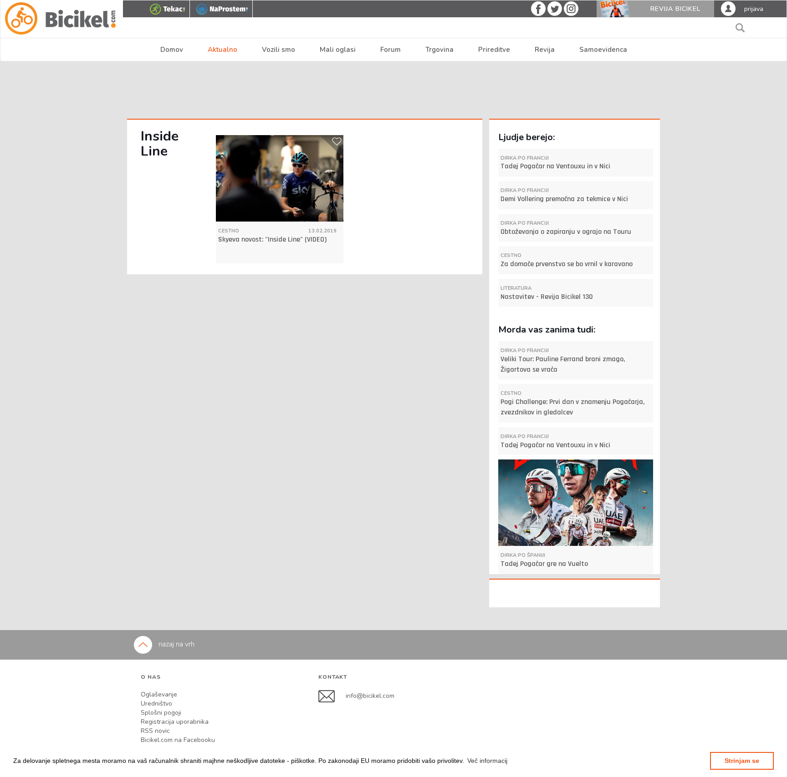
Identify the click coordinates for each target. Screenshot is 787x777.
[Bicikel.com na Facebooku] (332, 695)
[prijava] (728, 8)
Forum (390, 49)
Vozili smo (278, 49)
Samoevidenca (603, 49)
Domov (171, 49)
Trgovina (439, 49)
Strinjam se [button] (742, 760)
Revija (545, 49)
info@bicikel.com (370, 695)
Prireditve (494, 49)
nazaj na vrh (175, 644)
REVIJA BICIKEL (675, 9)
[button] (487, 760)
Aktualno (222, 49)
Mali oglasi (338, 49)
